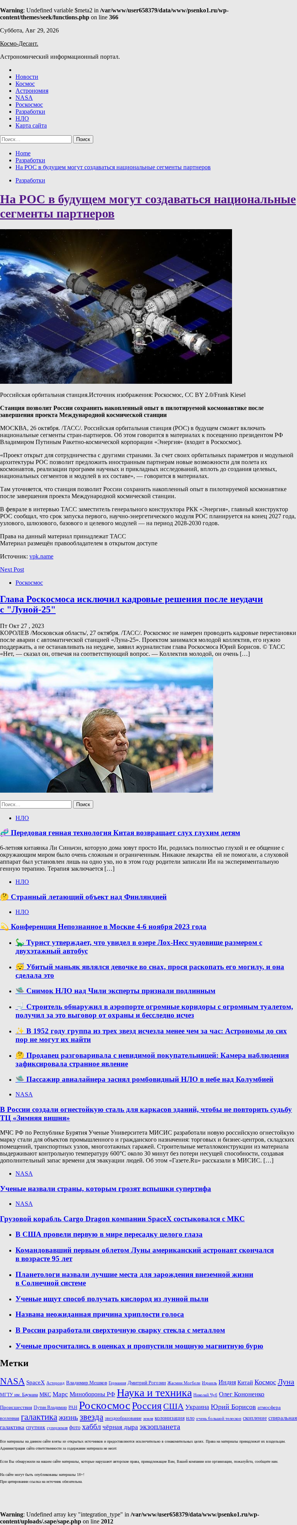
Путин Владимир (50, 1407)
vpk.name (41, 556)
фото (74, 1427)
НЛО (22, 118)
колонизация (169, 1418)
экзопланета (160, 1426)
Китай (245, 1382)
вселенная (9, 1418)
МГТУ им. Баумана (19, 1394)
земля (148, 1418)
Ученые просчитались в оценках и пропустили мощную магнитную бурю (139, 1346)
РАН (72, 1407)
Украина (197, 1407)
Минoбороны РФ (92, 1394)
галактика (39, 1417)
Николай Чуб (205, 1394)
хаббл (91, 1427)
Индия (227, 1382)
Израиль (209, 1382)
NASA (24, 97)
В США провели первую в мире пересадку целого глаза (109, 1234)
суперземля (57, 1427)
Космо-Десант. (19, 43)
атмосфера (269, 1407)
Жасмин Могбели (183, 1383)
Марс (60, 1394)
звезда (91, 1417)
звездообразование (123, 1418)
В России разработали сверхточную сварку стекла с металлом (120, 1330)
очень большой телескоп (218, 1418)
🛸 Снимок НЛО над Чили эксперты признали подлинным (115, 991)
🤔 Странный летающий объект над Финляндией (83, 897)
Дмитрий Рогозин (147, 1382)
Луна (286, 1381)
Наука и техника (154, 1393)
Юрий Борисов (233, 1407)
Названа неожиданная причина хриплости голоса (99, 1314)
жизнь (68, 1417)
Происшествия (16, 1407)
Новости (26, 76)
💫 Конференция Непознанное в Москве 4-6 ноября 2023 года (103, 926)
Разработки (30, 111)
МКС (45, 1394)
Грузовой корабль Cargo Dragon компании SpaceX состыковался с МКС (122, 1219)
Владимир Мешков (86, 1382)
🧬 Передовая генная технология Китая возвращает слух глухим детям (120, 833)
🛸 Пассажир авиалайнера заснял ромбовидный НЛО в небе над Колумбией (144, 1079)
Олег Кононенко (242, 1394)
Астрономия (31, 90)
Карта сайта (31, 125)
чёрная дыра (120, 1427)
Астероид (55, 1382)
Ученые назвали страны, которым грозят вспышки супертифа (105, 1189)
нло (190, 1418)
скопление (255, 1418)
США (173, 1406)
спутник (35, 1427)
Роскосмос (29, 104)
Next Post (12, 569)
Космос (25, 83)
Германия (117, 1383)
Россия (147, 1405)
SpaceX (35, 1382)
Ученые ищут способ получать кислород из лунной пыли (111, 1299)
